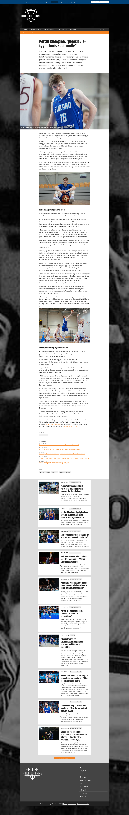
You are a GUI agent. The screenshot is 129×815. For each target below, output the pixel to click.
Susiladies (30, 2)
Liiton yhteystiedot (69, 804)
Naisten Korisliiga (43, 2)
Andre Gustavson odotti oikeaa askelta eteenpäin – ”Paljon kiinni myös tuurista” (74, 559)
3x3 (49, 2)
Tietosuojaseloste (83, 804)
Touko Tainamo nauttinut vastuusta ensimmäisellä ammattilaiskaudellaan (72, 488)
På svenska (67, 2)
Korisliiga (36, 2)
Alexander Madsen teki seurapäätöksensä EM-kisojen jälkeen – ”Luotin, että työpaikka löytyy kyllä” (74, 736)
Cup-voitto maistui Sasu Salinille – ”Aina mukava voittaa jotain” (75, 536)
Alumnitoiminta (48, 29)
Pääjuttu (48, 472)
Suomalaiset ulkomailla (64, 472)
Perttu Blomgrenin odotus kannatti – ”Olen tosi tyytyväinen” (72, 613)
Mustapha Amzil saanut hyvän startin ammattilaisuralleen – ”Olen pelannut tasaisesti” (74, 585)
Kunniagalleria (61, 29)
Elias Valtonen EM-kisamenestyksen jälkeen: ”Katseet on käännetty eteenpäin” (72, 643)
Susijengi (25, 2)
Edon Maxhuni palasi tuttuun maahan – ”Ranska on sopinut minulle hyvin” (74, 708)
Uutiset (32, 33)
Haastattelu (54, 472)
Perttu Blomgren (44, 435)
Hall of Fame (54, 2)
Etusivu (25, 29)
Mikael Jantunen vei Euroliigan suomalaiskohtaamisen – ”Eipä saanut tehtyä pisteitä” (74, 678)
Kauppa (73, 2)
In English (61, 2)
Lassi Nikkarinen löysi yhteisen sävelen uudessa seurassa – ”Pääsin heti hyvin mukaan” (74, 515)
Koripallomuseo (34, 29)
